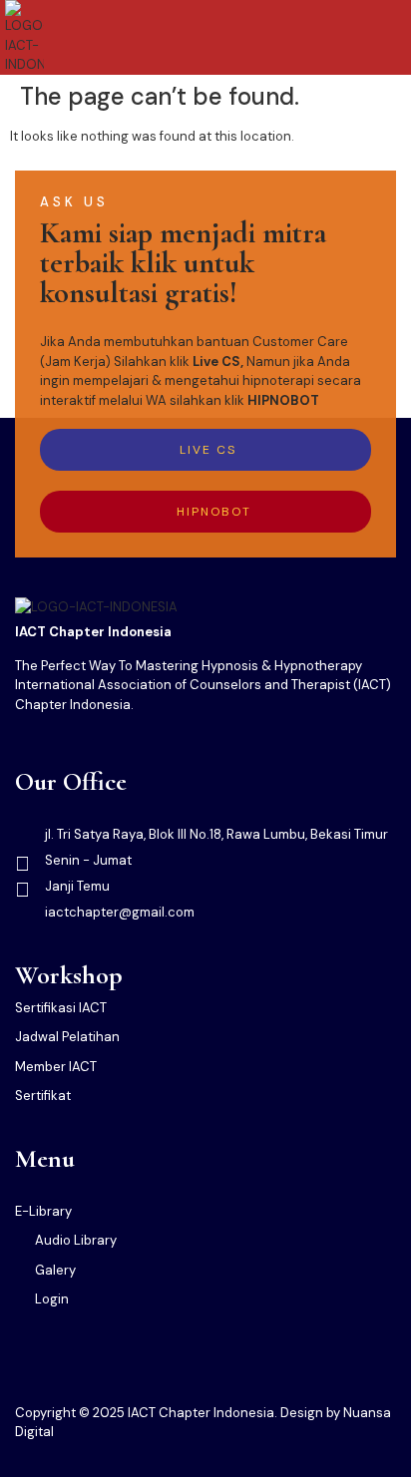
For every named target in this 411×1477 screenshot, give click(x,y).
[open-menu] (393, 37)
